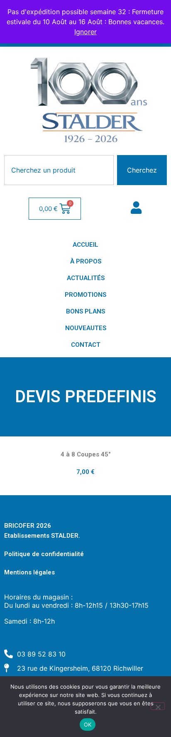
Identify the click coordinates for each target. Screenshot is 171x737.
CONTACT (85, 344)
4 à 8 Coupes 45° (86, 454)
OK (88, 724)
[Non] (158, 706)
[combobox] (59, 170)
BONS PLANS (85, 311)
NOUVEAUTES (85, 328)
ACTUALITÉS (86, 278)
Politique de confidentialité (44, 554)
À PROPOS (85, 261)
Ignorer (85, 32)
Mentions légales (29, 572)
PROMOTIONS (85, 294)
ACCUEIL (85, 244)
